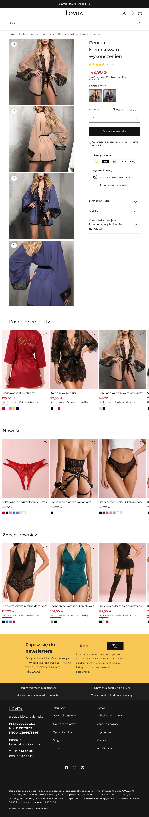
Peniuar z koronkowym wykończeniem (122, 393)
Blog (56, 740)
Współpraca (104, 748)
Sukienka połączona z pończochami (122, 606)
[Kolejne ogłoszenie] (145, 4)
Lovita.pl (21, 808)
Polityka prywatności (110, 715)
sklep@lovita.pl (30, 744)
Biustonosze (48, 33)
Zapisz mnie (114, 646)
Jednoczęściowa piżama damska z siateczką (25, 606)
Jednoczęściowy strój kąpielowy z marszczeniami (72, 606)
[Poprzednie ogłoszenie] (4, 4)
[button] (8, 13)
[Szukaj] (139, 23)
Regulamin (104, 732)
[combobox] (74, 23)
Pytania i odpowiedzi (66, 715)
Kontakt (102, 740)
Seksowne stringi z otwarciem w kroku (25, 502)
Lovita (13, 33)
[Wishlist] (132, 13)
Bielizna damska (29, 33)
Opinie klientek (62, 732)
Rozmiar (94, 109)
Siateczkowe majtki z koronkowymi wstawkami (122, 502)
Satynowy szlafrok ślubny (18, 393)
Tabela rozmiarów (127, 110)
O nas (56, 748)
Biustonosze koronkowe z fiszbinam (79, 33)
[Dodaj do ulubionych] (45, 334)
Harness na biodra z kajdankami (71, 502)
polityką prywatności (105, 663)
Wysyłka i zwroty (107, 724)
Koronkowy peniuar (63, 393)
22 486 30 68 (23, 751)
